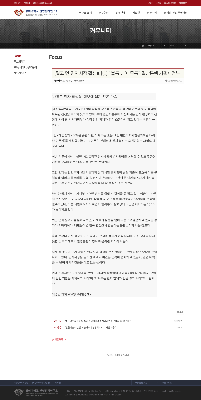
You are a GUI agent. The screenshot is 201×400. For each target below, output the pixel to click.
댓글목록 (58, 339)
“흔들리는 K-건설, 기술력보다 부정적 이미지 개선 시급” (90, 327)
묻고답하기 (20, 61)
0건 (70, 80)
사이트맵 (56, 382)
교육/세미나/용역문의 (25, 67)
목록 (181, 312)
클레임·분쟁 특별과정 (175, 12)
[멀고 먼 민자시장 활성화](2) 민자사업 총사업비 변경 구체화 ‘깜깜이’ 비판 (98, 321)
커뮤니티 (152, 12)
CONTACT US (170, 2)
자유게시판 (20, 73)
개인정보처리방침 (21, 382)
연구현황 (103, 12)
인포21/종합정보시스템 (42, 2)
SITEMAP (183, 2)
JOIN (158, 2)
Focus (171, 45)
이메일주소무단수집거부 (40, 382)
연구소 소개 (85, 12)
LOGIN (150, 2)
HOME (143, 45)
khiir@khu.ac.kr (174, 390)
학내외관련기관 (140, 382)
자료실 (136, 12)
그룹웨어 (17, 2)
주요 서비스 (167, 382)
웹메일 (27, 2)
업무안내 (120, 12)
